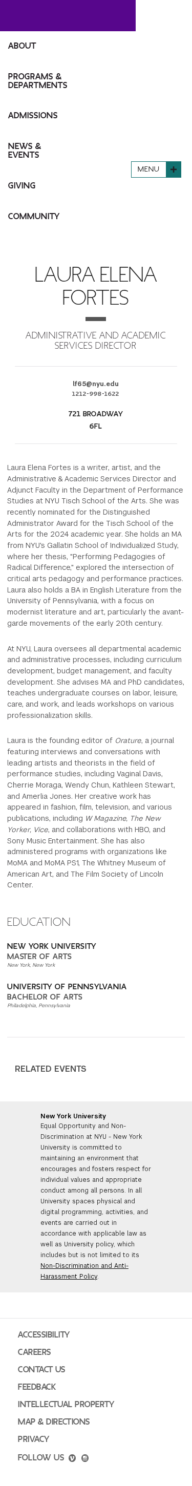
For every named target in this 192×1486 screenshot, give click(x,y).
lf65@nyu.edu (96, 384)
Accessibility (44, 1335)
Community (34, 217)
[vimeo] (72, 1459)
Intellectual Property (66, 1404)
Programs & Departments (38, 81)
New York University (73, 1116)
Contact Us (42, 1370)
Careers (34, 1352)
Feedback (37, 1387)
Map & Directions (54, 1422)
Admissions (33, 116)
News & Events (24, 150)
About (22, 46)
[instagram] (85, 1459)
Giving (22, 186)
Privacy (34, 1439)
